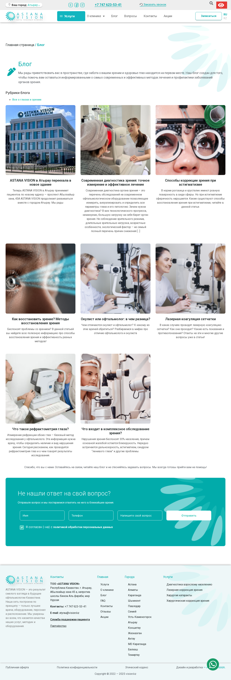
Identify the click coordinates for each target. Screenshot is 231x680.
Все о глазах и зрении (26, 99)
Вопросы (130, 16)
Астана (132, 584)
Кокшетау (134, 627)
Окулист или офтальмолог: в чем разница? (115, 319)
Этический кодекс (136, 667)
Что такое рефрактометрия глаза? (40, 429)
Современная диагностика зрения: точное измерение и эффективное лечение (115, 182)
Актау (131, 638)
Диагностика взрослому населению (189, 584)
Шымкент (134, 600)
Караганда (134, 595)
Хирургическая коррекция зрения (188, 600)
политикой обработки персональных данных (83, 527)
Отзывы (105, 611)
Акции (168, 16)
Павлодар (134, 606)
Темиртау (134, 654)
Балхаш (133, 649)
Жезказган (135, 633)
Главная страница (20, 45)
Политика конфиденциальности (77, 667)
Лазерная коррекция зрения (184, 589)
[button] (211, 3)
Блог (114, 16)
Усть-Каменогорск (140, 617)
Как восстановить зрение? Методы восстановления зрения (40, 321)
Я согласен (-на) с (69, 527)
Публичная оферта (17, 667)
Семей (132, 611)
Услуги (104, 584)
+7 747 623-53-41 (108, 5)
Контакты (150, 16)
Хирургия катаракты (179, 595)
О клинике (107, 589)
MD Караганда (137, 644)
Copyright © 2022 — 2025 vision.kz (115, 673)
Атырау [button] (33, 5)
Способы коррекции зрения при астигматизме (190, 182)
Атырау (132, 622)
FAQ (102, 600)
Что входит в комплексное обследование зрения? (115, 431)
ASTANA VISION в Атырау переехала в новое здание (40, 182)
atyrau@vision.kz (69, 613)
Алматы (133, 589)
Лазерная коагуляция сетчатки (190, 319)
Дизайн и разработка (189, 667)
